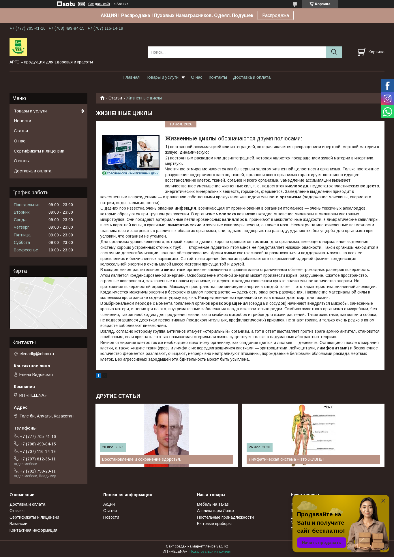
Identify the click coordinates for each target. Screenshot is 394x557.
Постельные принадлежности (225, 517)
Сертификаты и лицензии (39, 150)
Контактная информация (33, 530)
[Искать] (334, 52)
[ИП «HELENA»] (75, 46)
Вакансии (18, 523)
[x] (104, 376)
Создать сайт (99, 4)
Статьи (115, 98)
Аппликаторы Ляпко (215, 510)
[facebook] (98, 376)
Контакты (218, 77)
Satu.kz (222, 546)
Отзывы (21, 160)
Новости (22, 120)
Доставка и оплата (252, 77)
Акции (109, 504)
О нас (196, 77)
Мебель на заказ (213, 504)
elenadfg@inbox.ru (37, 353)
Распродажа (275, 15)
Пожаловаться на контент (211, 552)
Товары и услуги (162, 77)
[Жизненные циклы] (131, 155)
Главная (131, 77)
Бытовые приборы (214, 523)
